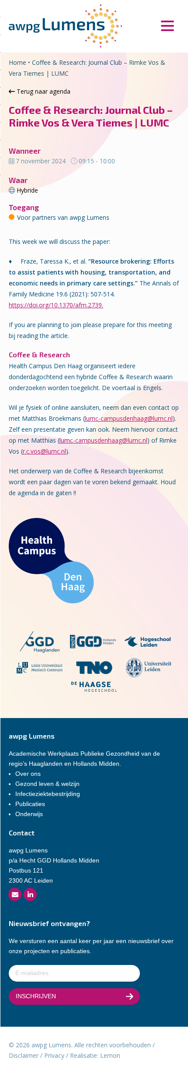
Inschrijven (36, 996)
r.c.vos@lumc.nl (44, 451)
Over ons (28, 773)
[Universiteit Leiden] (149, 669)
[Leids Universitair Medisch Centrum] (39, 669)
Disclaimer (23, 1055)
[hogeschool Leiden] (147, 643)
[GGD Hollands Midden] (93, 643)
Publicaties (30, 803)
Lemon (110, 1055)
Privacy (54, 1055)
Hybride (27, 190)
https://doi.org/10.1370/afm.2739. (56, 305)
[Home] (65, 25)
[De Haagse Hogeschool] (94, 688)
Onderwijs (29, 813)
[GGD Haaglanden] (39, 643)
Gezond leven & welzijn (47, 783)
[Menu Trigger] (167, 25)
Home (17, 62)
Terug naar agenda (42, 91)
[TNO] (94, 669)
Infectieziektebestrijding (47, 793)
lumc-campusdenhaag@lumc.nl (129, 418)
